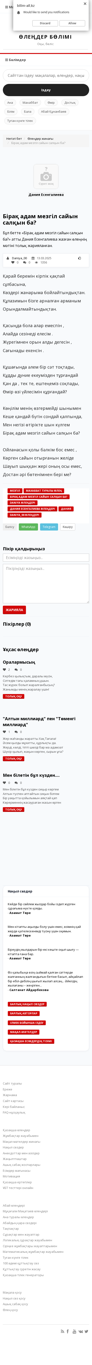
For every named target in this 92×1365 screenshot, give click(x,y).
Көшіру (68, 527)
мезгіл (15, 490)
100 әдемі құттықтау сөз (21, 1263)
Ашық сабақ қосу (15, 1304)
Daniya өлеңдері (22, 502)
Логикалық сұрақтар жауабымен (27, 1240)
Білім (10, 111)
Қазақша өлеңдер (16, 1130)
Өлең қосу (10, 1310)
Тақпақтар (11, 1228)
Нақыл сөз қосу (14, 1298)
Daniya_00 (19, 258)
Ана (10, 102)
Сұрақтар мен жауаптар (21, 1234)
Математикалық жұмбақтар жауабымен (33, 1252)
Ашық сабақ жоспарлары (21, 1165)
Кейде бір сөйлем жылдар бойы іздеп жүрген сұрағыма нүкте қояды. (41, 906)
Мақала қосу (12, 1292)
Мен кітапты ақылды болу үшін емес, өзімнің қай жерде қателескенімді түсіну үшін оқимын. (44, 929)
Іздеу (46, 90)
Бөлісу (9, 527)
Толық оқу (13, 696)
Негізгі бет (14, 138)
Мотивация (11, 1176)
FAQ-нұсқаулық (14, 1112)
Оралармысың (19, 662)
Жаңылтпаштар (15, 1159)
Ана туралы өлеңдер (18, 1217)
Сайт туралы (12, 1083)
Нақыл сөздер (13, 1147)
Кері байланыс (14, 1107)
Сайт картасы (13, 1101)
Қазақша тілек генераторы (23, 1275)
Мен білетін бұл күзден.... (31, 775)
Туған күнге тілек (20, 121)
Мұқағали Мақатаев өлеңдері (25, 1211)
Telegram (49, 527)
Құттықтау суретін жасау (22, 1269)
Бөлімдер (17, 60)
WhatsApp (28, 527)
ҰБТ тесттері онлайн (18, 1188)
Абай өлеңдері (14, 1205)
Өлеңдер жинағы (40, 138)
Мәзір (13, 7)
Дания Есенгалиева (46, 195)
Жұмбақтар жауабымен (20, 1136)
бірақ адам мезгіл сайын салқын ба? (38, 496)
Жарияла (14, 610)
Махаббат (30, 102)
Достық (69, 102)
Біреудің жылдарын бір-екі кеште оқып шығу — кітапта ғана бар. (43, 951)
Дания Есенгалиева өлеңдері (32, 508)
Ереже (7, 1089)
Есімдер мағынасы (16, 1170)
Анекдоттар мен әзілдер (21, 1153)
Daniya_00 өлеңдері (24, 515)
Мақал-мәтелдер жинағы (21, 1141)
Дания (66, 508)
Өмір (51, 102)
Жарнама (10, 1095)
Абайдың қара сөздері (20, 1223)
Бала (27, 111)
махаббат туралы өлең (44, 490)
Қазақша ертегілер (17, 1182)
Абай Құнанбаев (53, 111)
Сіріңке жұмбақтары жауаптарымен (30, 1246)
